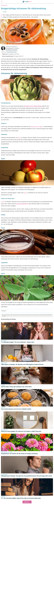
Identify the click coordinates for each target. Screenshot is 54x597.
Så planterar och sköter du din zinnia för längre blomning (19, 453)
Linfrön (3, 201)
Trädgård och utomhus (6, 452)
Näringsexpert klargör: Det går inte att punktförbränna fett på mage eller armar (26, 476)
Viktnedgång (4, 474)
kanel (25, 192)
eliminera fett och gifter (36, 126)
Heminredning (4, 429)
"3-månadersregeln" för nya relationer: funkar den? (17, 342)
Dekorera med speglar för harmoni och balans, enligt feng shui (21, 431)
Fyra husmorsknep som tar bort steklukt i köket (16, 409)
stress (19, 137)
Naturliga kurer (4, 5)
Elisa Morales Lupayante (11, 49)
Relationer (3, 340)
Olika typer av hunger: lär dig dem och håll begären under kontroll (22, 364)
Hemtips (3, 407)
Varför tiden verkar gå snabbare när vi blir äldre (16, 386)
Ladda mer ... (27, 502)
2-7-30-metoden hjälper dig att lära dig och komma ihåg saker (21, 498)
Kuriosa (3, 385)
